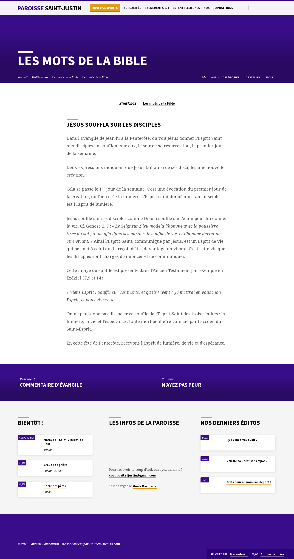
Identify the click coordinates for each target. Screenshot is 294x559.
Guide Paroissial (145, 486)
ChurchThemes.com (104, 544)
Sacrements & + (157, 8)
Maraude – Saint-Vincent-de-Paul (64, 442)
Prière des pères (55, 486)
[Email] (274, 7)
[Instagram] (269, 7)
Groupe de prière (55, 465)
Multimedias (39, 77)
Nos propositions (218, 8)
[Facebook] (264, 7)
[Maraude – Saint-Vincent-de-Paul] (29, 443)
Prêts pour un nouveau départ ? (248, 482)
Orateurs (253, 77)
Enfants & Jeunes (186, 8)
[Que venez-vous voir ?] (212, 443)
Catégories (231, 77)
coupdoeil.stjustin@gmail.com (132, 475)
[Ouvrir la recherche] (244, 8)
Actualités (132, 8)
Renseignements (105, 8)
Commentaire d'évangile (51, 385)
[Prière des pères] (29, 489)
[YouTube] (253, 7)
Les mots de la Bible (65, 77)
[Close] (289, 554)
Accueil (23, 77)
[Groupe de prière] (29, 468)
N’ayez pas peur (182, 385)
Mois (270, 77)
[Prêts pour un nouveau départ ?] (212, 485)
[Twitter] (258, 7)
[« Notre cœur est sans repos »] (212, 464)
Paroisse (49, 8)
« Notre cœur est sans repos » (246, 461)
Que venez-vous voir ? (241, 440)
